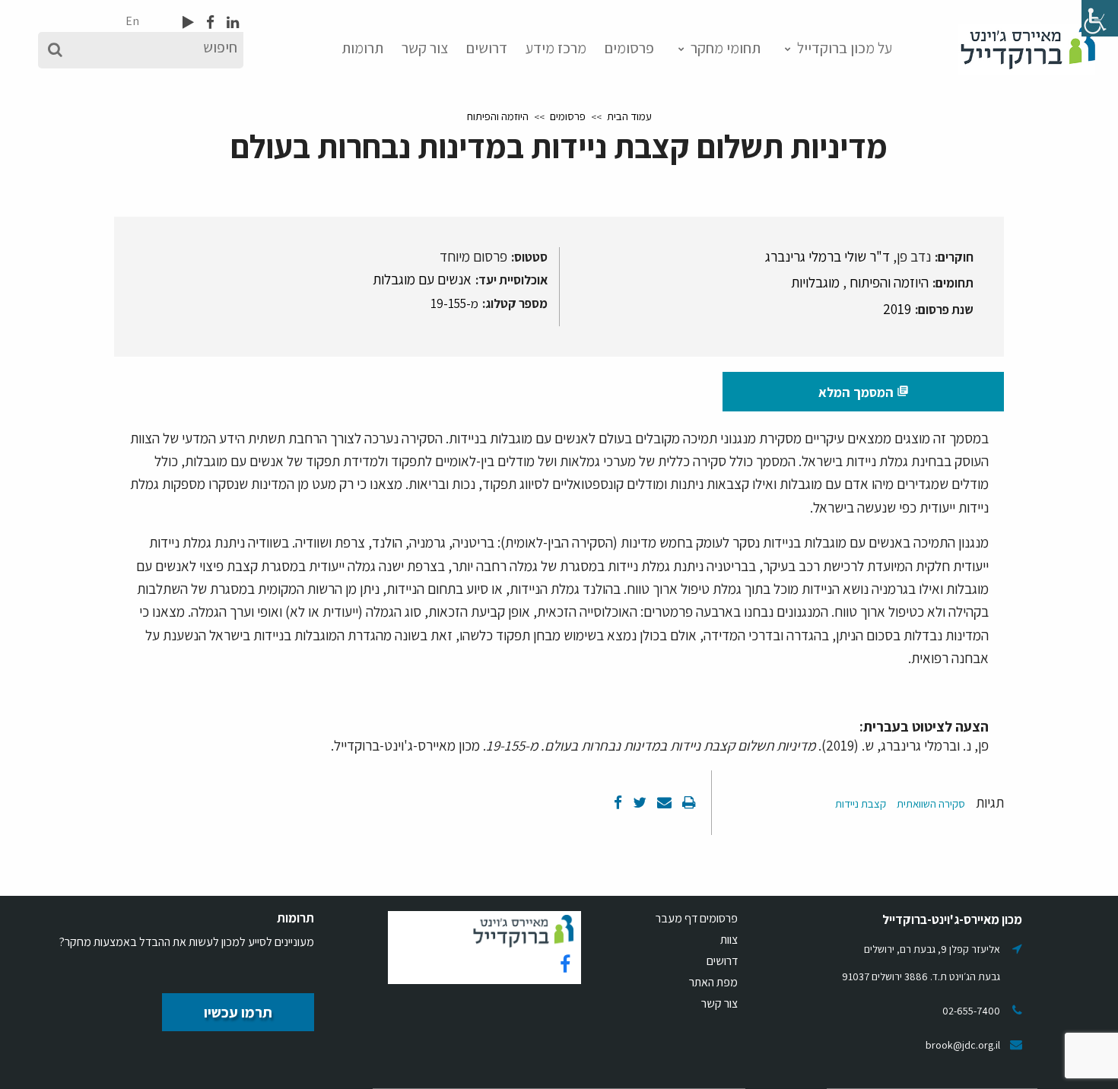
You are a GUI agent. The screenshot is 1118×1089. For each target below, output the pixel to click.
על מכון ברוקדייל (844, 48)
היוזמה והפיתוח (498, 116)
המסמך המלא (863, 392)
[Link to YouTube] (188, 22)
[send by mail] (663, 802)
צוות (729, 940)
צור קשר (425, 48)
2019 (897, 309)
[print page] (687, 802)
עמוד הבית (629, 116)
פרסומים (629, 48)
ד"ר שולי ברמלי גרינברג (827, 256)
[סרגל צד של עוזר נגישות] (1099, 18)
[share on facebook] (618, 802)
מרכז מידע (556, 48)
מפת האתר (713, 982)
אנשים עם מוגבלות (422, 279)
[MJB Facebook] (209, 22)
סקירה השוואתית (931, 803)
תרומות (362, 48)
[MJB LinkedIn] (231, 22)
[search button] (55, 50)
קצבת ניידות (860, 803)
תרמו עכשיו (238, 1012)
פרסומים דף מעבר (697, 918)
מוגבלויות (815, 282)
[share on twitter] (638, 802)
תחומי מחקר (726, 48)
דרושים (486, 48)
